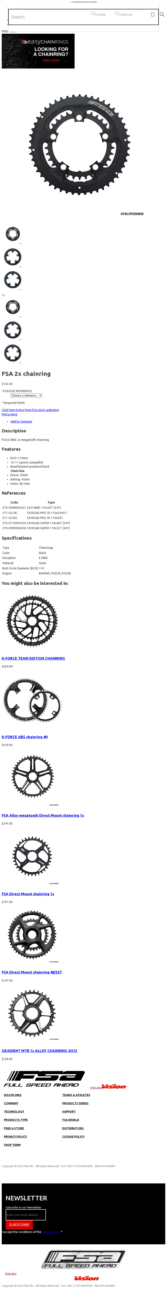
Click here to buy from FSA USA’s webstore (30, 410)
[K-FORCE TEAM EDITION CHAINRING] (32, 650)
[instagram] (9, 1159)
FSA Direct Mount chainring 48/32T (32, 972)
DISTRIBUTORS (73, 1128)
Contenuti (125, 14)
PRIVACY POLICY (15, 1136)
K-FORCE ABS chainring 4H (25, 737)
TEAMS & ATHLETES (76, 1094)
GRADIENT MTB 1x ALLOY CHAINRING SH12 (39, 1051)
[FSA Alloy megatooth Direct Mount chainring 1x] (32, 807)
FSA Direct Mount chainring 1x (28, 894)
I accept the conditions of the (34, 1232)
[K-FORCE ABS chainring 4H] (32, 728)
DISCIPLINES (13, 1094)
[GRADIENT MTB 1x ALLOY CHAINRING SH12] (32, 1042)
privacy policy (51, 1232)
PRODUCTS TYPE (16, 1119)
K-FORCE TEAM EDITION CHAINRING (33, 658)
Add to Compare (21, 421)
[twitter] (25, 1159)
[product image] (78, 221)
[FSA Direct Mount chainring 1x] (32, 885)
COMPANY (11, 1103)
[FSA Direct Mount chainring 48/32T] (32, 964)
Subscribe (19, 1225)
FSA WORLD (70, 1119)
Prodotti (100, 14)
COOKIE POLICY (73, 1136)
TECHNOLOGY (14, 1111)
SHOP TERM (12, 1144)
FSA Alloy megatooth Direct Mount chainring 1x (43, 815)
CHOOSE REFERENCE (17, 391)
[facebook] (17, 1159)
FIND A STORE (14, 1128)
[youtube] (33, 1159)
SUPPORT (69, 1111)
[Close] (3, 295)
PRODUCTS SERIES (75, 1103)
